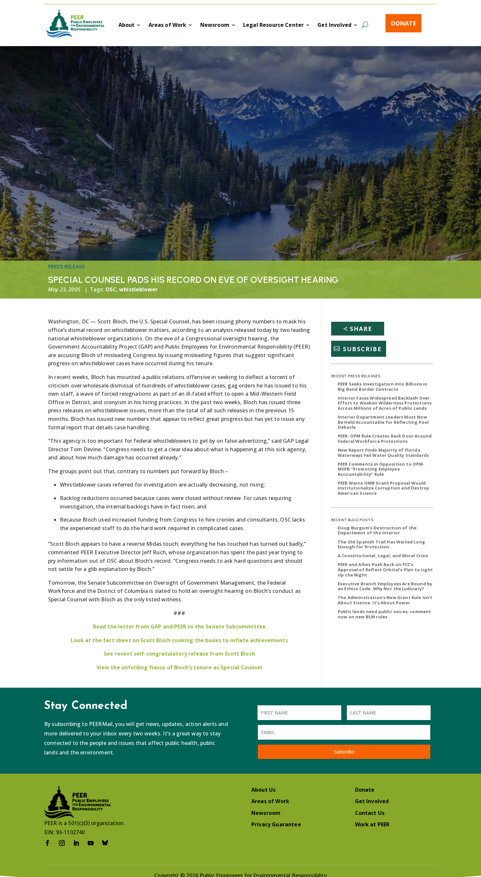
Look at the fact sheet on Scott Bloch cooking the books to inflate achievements (179, 640)
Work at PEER (372, 824)
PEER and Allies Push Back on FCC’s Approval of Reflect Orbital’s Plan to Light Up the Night (385, 569)
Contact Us (370, 813)
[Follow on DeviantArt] (105, 843)
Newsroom (214, 25)
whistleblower (138, 289)
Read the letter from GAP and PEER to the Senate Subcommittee (179, 626)
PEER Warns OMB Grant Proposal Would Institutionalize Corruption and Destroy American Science (383, 488)
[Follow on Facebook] (47, 843)
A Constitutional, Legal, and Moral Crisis (383, 556)
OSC (110, 289)
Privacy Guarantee (276, 824)
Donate (403, 23)
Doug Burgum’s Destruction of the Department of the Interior (377, 530)
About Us (263, 789)
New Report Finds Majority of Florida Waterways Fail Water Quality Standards (383, 452)
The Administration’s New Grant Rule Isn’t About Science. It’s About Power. (385, 600)
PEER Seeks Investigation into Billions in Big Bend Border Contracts (383, 386)
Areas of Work (168, 25)
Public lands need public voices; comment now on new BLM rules (384, 614)
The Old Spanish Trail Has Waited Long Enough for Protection (381, 544)
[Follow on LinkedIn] (76, 843)
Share (361, 329)
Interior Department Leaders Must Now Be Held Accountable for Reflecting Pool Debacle (383, 422)
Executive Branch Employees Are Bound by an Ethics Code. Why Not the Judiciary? (385, 586)
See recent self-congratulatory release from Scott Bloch (179, 653)
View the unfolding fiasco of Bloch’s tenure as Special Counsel (179, 667)
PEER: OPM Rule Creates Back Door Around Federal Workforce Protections (385, 438)
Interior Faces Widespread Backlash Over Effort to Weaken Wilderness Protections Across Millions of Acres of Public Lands (385, 403)
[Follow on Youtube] (91, 843)
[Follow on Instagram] (62, 843)
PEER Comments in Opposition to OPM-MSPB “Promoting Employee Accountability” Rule (381, 469)
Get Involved (334, 25)
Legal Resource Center (273, 25)
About (126, 25)
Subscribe (362, 349)
